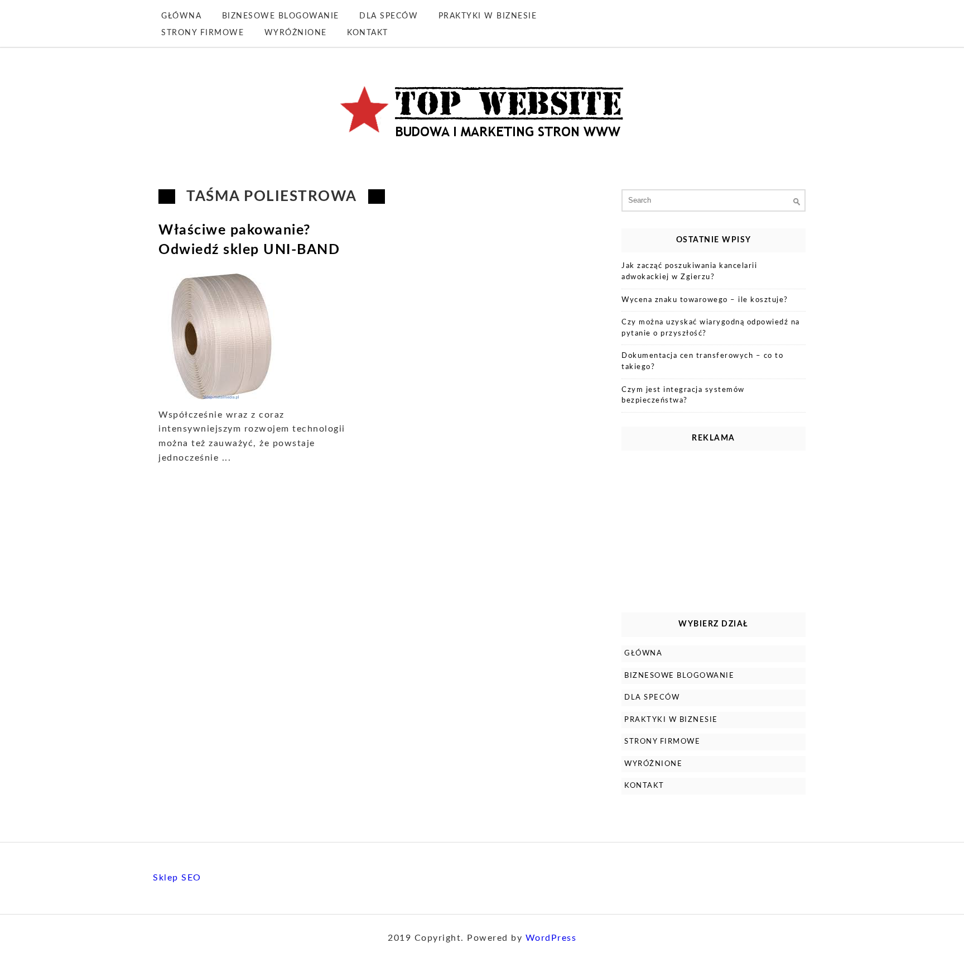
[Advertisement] (713, 529)
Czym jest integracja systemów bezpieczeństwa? (683, 395)
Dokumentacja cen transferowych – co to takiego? (702, 361)
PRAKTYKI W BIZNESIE (487, 16)
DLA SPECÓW (388, 16)
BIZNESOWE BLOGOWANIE (280, 16)
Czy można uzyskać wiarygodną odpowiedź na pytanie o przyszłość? (710, 328)
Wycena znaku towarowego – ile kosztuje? (704, 300)
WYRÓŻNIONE (295, 33)
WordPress (551, 938)
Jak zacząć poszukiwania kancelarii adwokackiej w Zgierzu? (689, 271)
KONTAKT (367, 33)
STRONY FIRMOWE (202, 33)
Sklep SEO (177, 877)
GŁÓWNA (181, 16)
